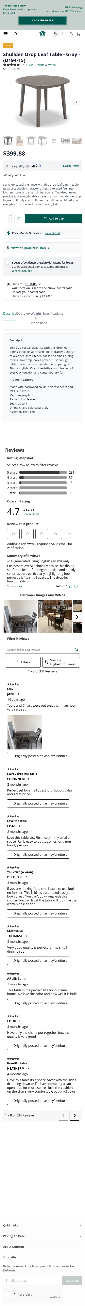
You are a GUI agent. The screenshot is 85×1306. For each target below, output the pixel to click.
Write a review (46, 65)
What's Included (22, 271)
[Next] (76, 102)
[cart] (78, 33)
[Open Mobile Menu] (5, 33)
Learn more (71, 165)
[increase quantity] (11, 216)
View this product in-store (29, 248)
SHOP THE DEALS (42, 20)
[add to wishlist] (18, 218)
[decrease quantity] (11, 221)
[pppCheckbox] (7, 262)
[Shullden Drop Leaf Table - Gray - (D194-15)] (42, 102)
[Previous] (9, 102)
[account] (71, 34)
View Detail (52, 233)
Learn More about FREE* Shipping (63, 11)
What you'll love (15, 175)
